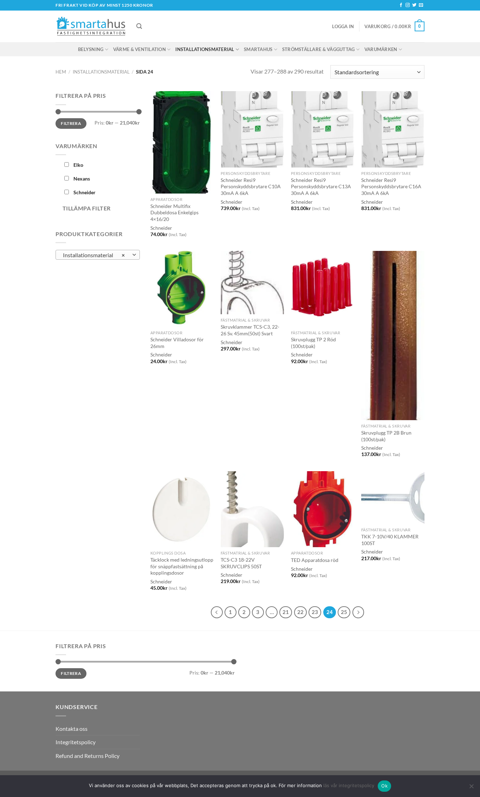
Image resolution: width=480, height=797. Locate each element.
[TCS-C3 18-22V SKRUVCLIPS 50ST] (252, 509)
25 (344, 612)
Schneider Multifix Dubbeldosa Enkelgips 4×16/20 (174, 212)
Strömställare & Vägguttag (318, 49)
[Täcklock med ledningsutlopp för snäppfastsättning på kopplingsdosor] (182, 509)
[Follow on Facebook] (401, 5)
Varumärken (380, 49)
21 (286, 612)
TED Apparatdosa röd (314, 560)
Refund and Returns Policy (87, 755)
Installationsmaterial (204, 49)
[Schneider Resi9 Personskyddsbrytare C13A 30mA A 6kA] (322, 129)
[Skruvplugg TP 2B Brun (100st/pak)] (392, 335)
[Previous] (217, 612)
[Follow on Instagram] (408, 5)
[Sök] (139, 26)
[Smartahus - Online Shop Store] (91, 26)
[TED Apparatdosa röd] (322, 509)
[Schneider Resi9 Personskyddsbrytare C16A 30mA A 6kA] (392, 129)
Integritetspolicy (76, 742)
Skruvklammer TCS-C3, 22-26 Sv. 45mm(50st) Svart (250, 330)
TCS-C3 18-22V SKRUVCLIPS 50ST (241, 563)
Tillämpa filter (87, 208)
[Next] (358, 612)
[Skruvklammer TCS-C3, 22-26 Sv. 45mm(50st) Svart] (252, 282)
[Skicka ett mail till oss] (421, 5)
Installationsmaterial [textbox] (94, 255)
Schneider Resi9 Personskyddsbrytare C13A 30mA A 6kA (321, 186)
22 (300, 612)
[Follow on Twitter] (414, 5)
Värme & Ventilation (139, 49)
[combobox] (98, 255)
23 (315, 612)
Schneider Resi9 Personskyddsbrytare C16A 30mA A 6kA (391, 186)
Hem (61, 72)
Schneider (161, 228)
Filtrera (71, 123)
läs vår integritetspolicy (348, 785)
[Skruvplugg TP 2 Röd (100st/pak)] (322, 289)
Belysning (90, 49)
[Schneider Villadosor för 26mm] (182, 289)
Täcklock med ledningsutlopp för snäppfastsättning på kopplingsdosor (181, 566)
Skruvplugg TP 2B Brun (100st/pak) (386, 436)
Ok (384, 786)
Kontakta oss (71, 728)
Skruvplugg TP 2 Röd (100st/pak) (313, 342)
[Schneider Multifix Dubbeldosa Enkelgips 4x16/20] (182, 142)
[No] (471, 788)
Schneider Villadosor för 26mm (177, 342)
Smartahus (258, 49)
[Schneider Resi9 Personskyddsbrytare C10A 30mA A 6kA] (252, 129)
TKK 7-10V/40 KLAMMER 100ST (390, 539)
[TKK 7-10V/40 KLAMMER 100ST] (392, 497)
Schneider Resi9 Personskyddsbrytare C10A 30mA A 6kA (251, 186)
